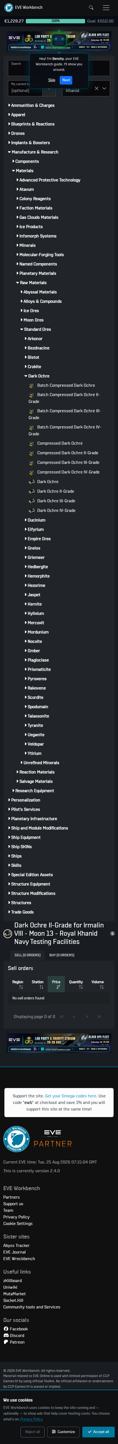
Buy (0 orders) (61, 955)
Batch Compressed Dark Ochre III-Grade (65, 414)
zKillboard (12, 1280)
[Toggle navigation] (106, 7)
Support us (13, 1204)
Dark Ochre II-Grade (55, 491)
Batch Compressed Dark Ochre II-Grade (64, 398)
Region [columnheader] (17, 982)
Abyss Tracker (16, 1245)
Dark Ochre (47, 482)
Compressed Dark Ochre (59, 443)
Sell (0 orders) (28, 955)
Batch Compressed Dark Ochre (65, 385)
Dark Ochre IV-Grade (55, 510)
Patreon (17, 1342)
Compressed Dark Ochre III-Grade (67, 462)
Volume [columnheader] (98, 982)
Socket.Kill (13, 1300)
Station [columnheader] (37, 982)
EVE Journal (14, 1252)
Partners (11, 1197)
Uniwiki (10, 1287)
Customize (66, 1432)
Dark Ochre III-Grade (55, 501)
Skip (51, 80)
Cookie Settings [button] (18, 1223)
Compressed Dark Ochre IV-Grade (68, 472)
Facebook (18, 1329)
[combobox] (25, 88)
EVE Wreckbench (19, 1259)
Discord (16, 1335)
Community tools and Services (31, 1307)
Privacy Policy (31, 1419)
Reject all (32, 1432)
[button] (23, 7)
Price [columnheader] (56, 982)
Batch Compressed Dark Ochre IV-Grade (65, 430)
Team (8, 1210)
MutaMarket (14, 1294)
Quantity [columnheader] (76, 982)
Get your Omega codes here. (71, 1096)
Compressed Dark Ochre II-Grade (67, 453)
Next (66, 80)
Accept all (100, 1432)
